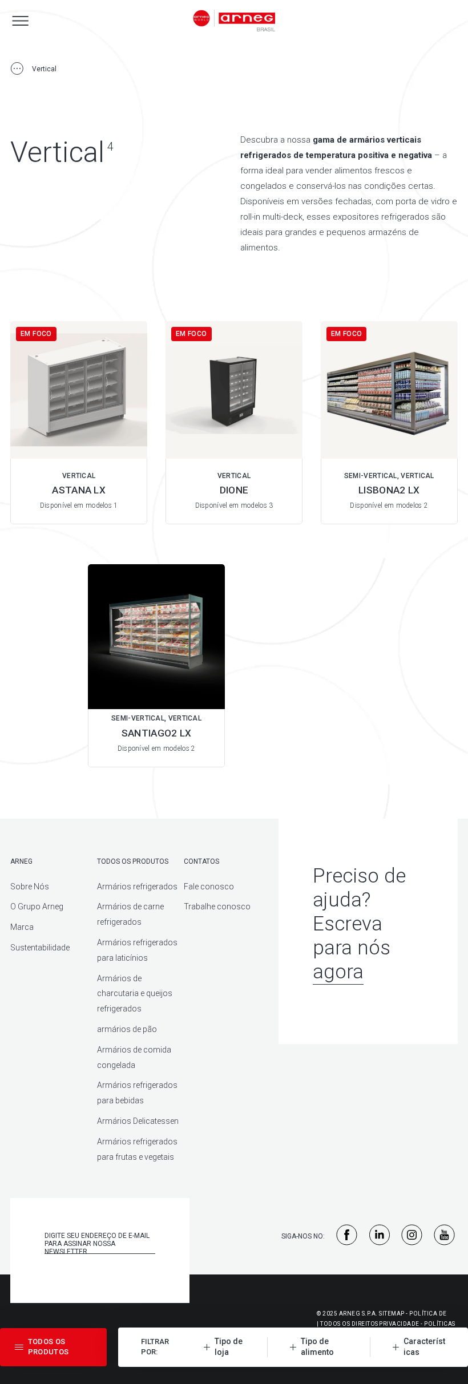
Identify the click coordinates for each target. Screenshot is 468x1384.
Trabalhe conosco (217, 906)
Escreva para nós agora (351, 948)
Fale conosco (209, 886)
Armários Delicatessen (138, 1121)
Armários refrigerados (137, 886)
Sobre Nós (29, 886)
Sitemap (392, 1313)
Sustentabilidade (40, 947)
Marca (22, 927)
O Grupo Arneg (36, 906)
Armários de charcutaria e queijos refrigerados (134, 994)
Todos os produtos (132, 861)
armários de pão (127, 1029)
